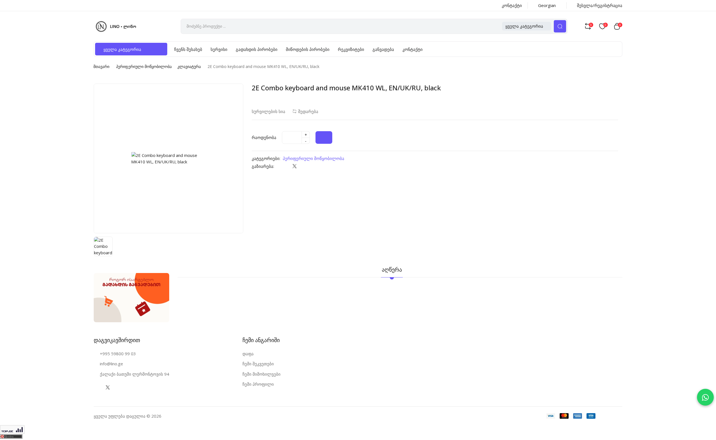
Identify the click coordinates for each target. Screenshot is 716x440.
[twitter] (294, 166)
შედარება (308, 111)
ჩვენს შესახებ (188, 49)
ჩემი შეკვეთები (258, 363)
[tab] (418, 266)
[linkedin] (305, 166)
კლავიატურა (189, 66)
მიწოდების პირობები (307, 49)
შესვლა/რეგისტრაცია (599, 5)
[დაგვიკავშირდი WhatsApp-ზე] (705, 397)
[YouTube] (130, 387)
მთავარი (101, 66)
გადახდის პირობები (256, 49)
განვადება (383, 49)
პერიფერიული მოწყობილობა (144, 66)
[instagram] (119, 387)
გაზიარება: (263, 166)
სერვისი (219, 49)
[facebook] (283, 166)
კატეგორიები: (266, 158)
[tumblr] (317, 166)
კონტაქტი (512, 5)
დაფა (248, 353)
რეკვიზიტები (351, 49)
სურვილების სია (268, 111)
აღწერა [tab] (392, 269)
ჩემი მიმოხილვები (261, 374)
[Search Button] (560, 26)
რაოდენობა (264, 137)
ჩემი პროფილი (258, 384)
